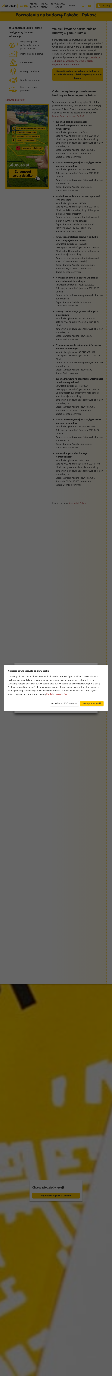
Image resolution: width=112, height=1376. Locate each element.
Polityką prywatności (56, 694)
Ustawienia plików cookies (64, 703)
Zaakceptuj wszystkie (91, 703)
